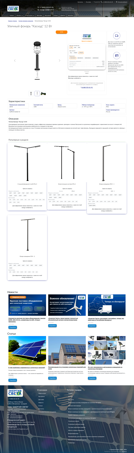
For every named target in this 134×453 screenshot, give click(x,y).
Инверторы (71, 442)
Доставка (88, 2)
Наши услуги (42, 393)
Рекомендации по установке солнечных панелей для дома (67, 368)
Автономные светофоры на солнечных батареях (82, 418)
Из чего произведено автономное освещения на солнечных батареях (105, 368)
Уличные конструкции (74, 405)
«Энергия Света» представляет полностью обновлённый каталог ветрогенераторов (63, 319)
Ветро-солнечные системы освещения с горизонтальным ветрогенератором (90, 408)
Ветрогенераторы (73, 433)
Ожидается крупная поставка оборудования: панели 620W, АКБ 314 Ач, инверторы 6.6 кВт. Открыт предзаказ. (26, 319)
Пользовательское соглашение (47, 412)
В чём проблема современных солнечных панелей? (26, 367)
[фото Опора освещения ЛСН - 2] (27, 235)
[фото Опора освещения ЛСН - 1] (107, 162)
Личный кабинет (122, 2)
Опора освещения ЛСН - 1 (106, 184)
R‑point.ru (124, 451)
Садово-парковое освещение (76, 415)
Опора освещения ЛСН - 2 (27, 256)
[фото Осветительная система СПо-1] (67, 162)
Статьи (40, 405)
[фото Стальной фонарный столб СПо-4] (27, 162)
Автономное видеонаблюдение (77, 439)
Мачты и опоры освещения (76, 430)
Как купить (41, 396)
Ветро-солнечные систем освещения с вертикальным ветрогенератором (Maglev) (91, 412)
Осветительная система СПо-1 (67, 184)
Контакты (80, 2)
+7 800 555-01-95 (108, 2)
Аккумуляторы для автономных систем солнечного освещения (86, 436)
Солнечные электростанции (76, 424)
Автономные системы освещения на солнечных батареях (84, 402)
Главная (70, 393)
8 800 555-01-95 (87, 87)
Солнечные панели (73, 421)
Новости (40, 402)
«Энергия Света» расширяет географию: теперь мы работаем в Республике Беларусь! (106, 319)
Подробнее (12, 327)
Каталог (70, 396)
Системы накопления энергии (76, 427)
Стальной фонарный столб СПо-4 (27, 184)
